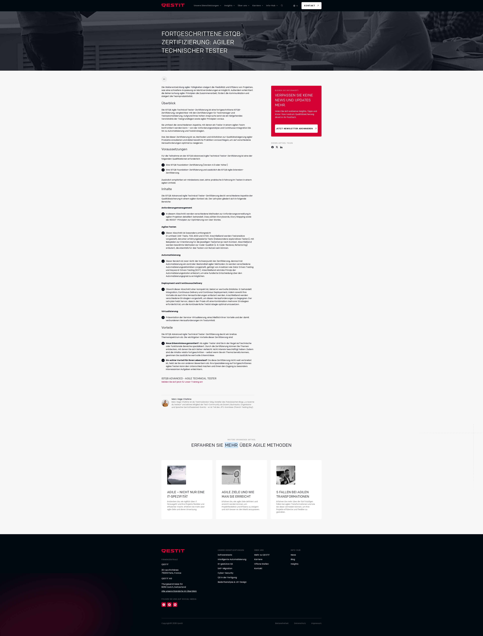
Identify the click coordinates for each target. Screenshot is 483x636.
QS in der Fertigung (227, 577)
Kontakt (309, 5)
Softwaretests (225, 555)
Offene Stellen (261, 564)
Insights (228, 5)
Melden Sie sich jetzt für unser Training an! (182, 381)
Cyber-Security (225, 573)
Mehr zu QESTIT (262, 555)
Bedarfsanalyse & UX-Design (232, 582)
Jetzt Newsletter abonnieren (294, 128)
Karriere (256, 5)
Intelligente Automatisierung (232, 559)
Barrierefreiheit (282, 623)
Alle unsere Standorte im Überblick (179, 591)
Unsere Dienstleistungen (206, 5)
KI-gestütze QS (225, 564)
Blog (293, 559)
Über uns (242, 5)
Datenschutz (300, 623)
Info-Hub (270, 5)
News (293, 555)
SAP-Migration (225, 568)
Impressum (316, 623)
